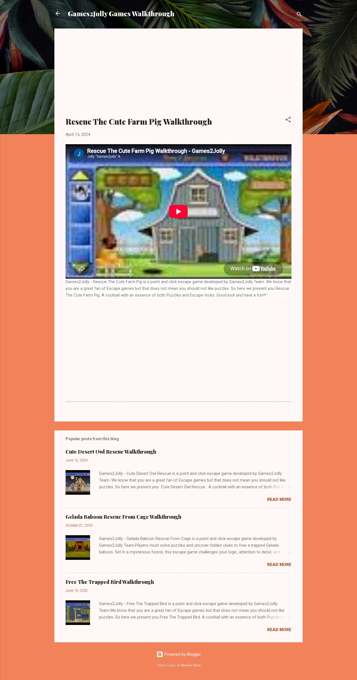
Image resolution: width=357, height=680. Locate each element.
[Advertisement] (178, 76)
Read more (279, 499)
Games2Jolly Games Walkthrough (121, 13)
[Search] (299, 15)
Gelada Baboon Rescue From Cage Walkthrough (123, 516)
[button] (288, 120)
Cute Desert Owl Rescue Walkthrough (111, 451)
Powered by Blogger (182, 654)
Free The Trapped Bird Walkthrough (110, 582)
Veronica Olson (191, 665)
